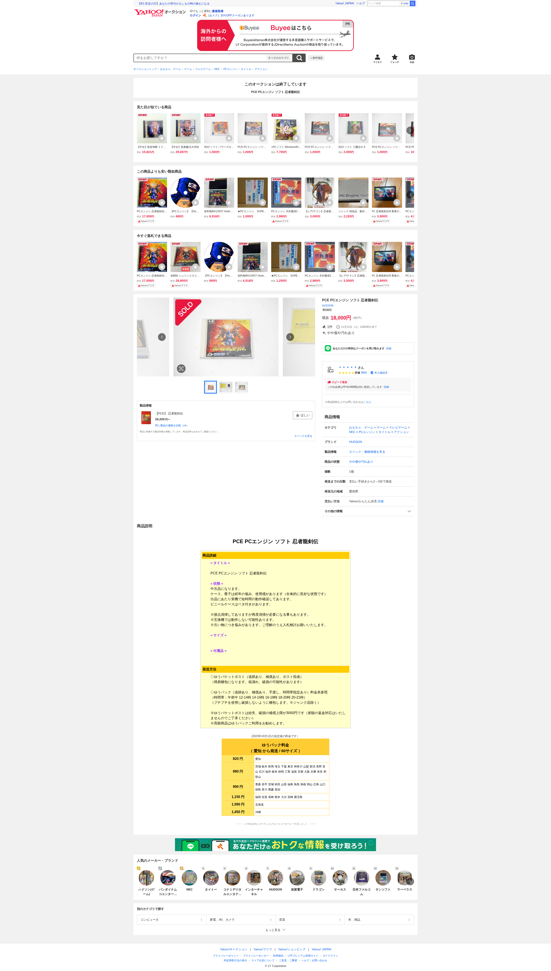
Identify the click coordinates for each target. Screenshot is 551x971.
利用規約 (278, 955)
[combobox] (200, 58)
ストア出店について (263, 960)
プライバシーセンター (256, 955)
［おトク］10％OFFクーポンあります (230, 15)
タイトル (246, 69)
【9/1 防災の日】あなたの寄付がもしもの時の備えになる (174, 3)
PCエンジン (230, 69)
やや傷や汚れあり (361, 461)
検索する (299, 58)
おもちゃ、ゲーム (170, 69)
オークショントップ (145, 69)
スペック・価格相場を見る (367, 451)
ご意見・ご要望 (288, 960)
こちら (367, 402)
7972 (364, 372)
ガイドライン (330, 955)
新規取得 (217, 11)
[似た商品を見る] (181, 368)
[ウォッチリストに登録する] (161, 138)
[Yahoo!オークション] (160, 10)
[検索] (412, 3)
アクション (261, 69)
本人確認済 (381, 372)
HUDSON (327, 305)
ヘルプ (360, 3)
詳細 (388, 348)
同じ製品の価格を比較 (172, 425)
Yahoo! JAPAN (344, 3)
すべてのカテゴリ (278, 57)
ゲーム (188, 69)
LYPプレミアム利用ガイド (303, 955)
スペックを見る (303, 436)
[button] (368, 511)
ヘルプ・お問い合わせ (314, 960)
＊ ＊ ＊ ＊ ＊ (348, 367)
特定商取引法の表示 (235, 960)
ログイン (195, 15)
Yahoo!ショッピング (292, 949)
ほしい (305, 415)
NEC (217, 69)
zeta (405, 3)
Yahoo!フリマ (263, 949)
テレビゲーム (203, 69)
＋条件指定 (316, 57)
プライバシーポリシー (226, 955)
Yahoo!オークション (234, 949)
